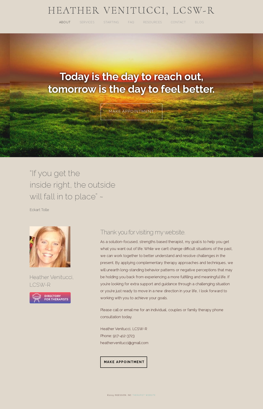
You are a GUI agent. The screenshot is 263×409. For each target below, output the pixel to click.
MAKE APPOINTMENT (131, 111)
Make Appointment (124, 362)
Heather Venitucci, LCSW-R (131, 10)
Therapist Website (144, 395)
